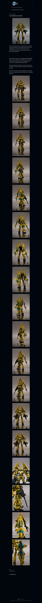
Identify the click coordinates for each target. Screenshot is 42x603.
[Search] (32, 2)
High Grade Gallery (16, 9)
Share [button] (10, 569)
